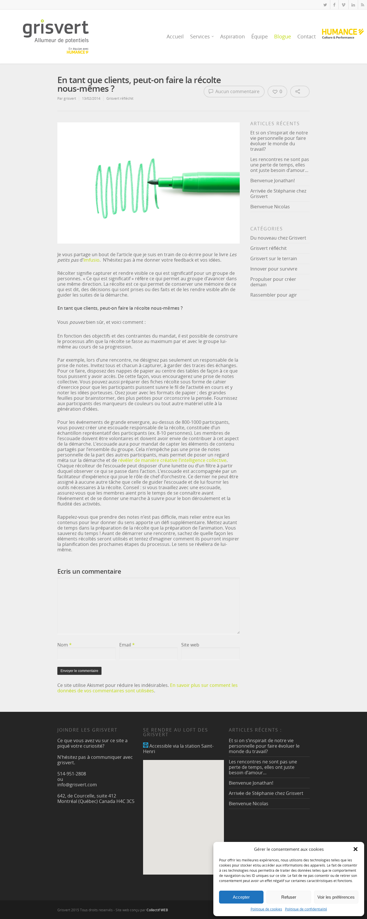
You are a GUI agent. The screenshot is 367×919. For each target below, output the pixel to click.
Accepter (241, 897)
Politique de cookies (266, 909)
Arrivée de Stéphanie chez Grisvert (278, 193)
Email (127, 645)
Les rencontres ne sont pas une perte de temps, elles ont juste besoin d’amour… (279, 164)
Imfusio (91, 260)
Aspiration (232, 36)
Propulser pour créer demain (273, 282)
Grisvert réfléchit (119, 98)
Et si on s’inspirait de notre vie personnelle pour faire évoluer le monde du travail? (279, 141)
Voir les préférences (336, 897)
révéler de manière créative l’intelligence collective (172, 460)
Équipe (259, 36)
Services (200, 36)
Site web (190, 645)
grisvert (70, 98)
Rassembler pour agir (273, 295)
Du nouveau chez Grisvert (278, 238)
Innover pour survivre (273, 269)
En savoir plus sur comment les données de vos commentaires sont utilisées (147, 688)
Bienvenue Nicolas (270, 206)
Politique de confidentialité (306, 909)
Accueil (175, 36)
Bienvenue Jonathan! (272, 180)
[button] (355, 849)
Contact (306, 36)
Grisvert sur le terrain (273, 258)
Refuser (288, 897)
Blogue (282, 36)
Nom (64, 645)
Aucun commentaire (236, 91)
